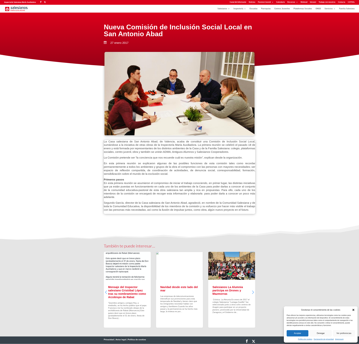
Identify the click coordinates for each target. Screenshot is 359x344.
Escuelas (253, 9)
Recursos (291, 2)
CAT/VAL (351, 2)
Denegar (321, 333)
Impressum (339, 339)
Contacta (341, 2)
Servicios (329, 9)
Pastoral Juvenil (264, 2)
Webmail (304, 2)
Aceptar (297, 333)
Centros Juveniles (282, 9)
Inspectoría (238, 9)
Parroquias (266, 9)
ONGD (318, 9)
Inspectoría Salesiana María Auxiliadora (20, 2)
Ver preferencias (343, 333)
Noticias (252, 2)
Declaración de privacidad (324, 339)
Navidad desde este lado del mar (179, 290)
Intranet (313, 2)
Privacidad (109, 339)
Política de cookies (305, 339)
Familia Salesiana (347, 9)
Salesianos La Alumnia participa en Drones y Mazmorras (231, 290)
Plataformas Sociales (303, 9)
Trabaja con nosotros (327, 2)
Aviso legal (121, 339)
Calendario (280, 2)
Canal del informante (238, 2)
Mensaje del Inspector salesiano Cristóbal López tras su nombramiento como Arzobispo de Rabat (127, 290)
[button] (353, 309)
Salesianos (222, 9)
